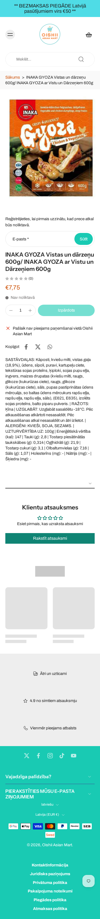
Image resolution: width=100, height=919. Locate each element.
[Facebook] (38, 755)
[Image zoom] (50, 148)
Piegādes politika (50, 900)
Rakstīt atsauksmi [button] (50, 538)
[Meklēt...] (81, 59)
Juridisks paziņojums (50, 874)
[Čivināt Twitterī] (38, 347)
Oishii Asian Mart (57, 845)
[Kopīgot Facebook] (26, 347)
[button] (66, 310)
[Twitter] (27, 755)
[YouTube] (73, 755)
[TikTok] (62, 755)
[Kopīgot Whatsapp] (49, 347)
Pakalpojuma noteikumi (50, 891)
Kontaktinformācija (50, 865)
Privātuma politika (50, 882)
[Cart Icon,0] (89, 34)
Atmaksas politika (50, 909)
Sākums (12, 77)
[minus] (11, 310)
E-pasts (21, 239)
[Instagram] (50, 755)
